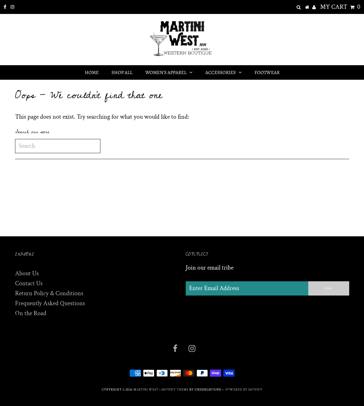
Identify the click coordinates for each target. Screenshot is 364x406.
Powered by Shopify (244, 390)
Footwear (267, 72)
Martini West (145, 390)
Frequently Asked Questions (50, 303)
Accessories (220, 72)
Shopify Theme (175, 390)
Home (92, 72)
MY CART (340, 7)
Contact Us (29, 283)
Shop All (122, 72)
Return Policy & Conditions (49, 293)
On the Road (30, 313)
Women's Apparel (166, 72)
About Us (27, 273)
